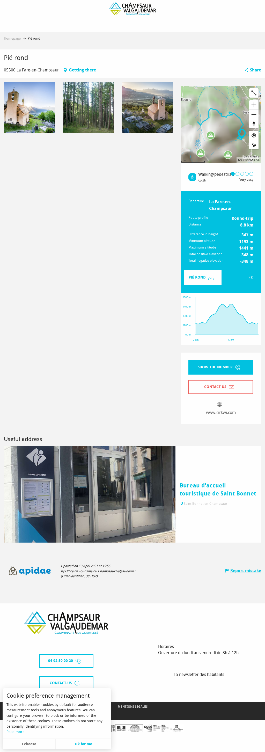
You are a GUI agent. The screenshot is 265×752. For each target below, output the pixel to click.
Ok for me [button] (83, 744)
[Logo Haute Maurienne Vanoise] (66, 622)
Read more (15, 732)
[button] (29, 107)
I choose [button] (29, 744)
